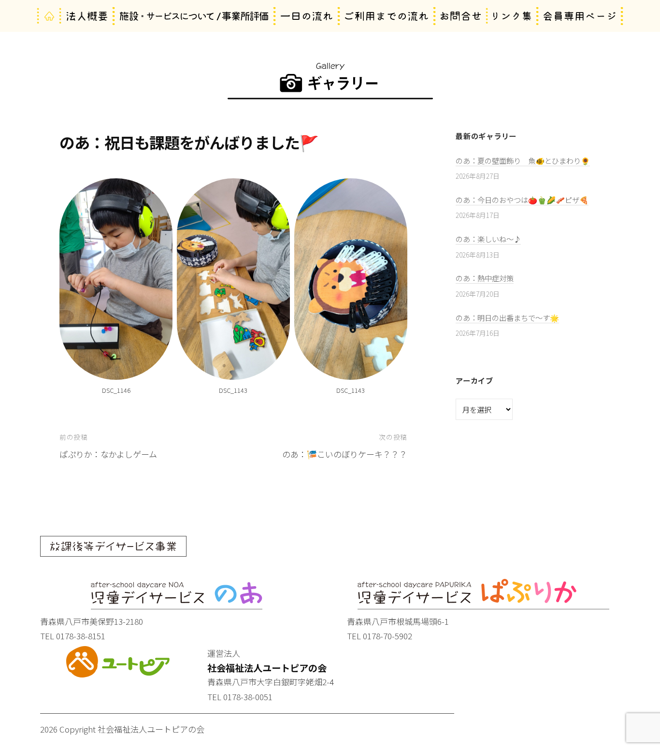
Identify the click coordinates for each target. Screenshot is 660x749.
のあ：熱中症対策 (485, 278)
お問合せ (461, 16)
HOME (49, 16)
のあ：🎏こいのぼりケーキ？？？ (344, 454)
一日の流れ (306, 16)
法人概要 (87, 16)
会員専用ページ (580, 16)
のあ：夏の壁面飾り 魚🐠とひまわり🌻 (523, 160)
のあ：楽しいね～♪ (488, 238)
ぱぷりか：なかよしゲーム (108, 454)
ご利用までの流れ (386, 16)
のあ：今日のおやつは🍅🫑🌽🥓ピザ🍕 (522, 199)
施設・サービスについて (194, 16)
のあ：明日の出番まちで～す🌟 (507, 317)
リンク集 (512, 16)
